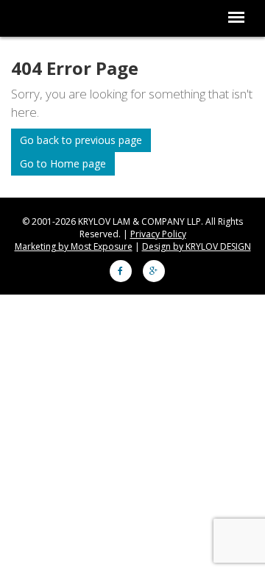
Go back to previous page (81, 140)
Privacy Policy (158, 234)
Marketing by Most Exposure (73, 246)
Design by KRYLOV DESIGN (196, 246)
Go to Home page (63, 163)
